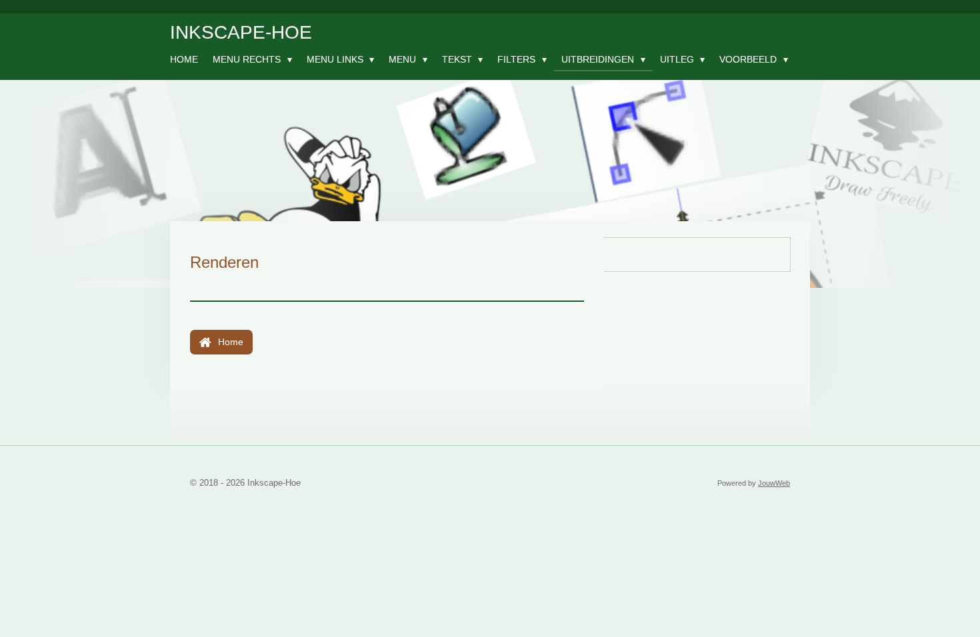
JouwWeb (774, 483)
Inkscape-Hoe (241, 32)
